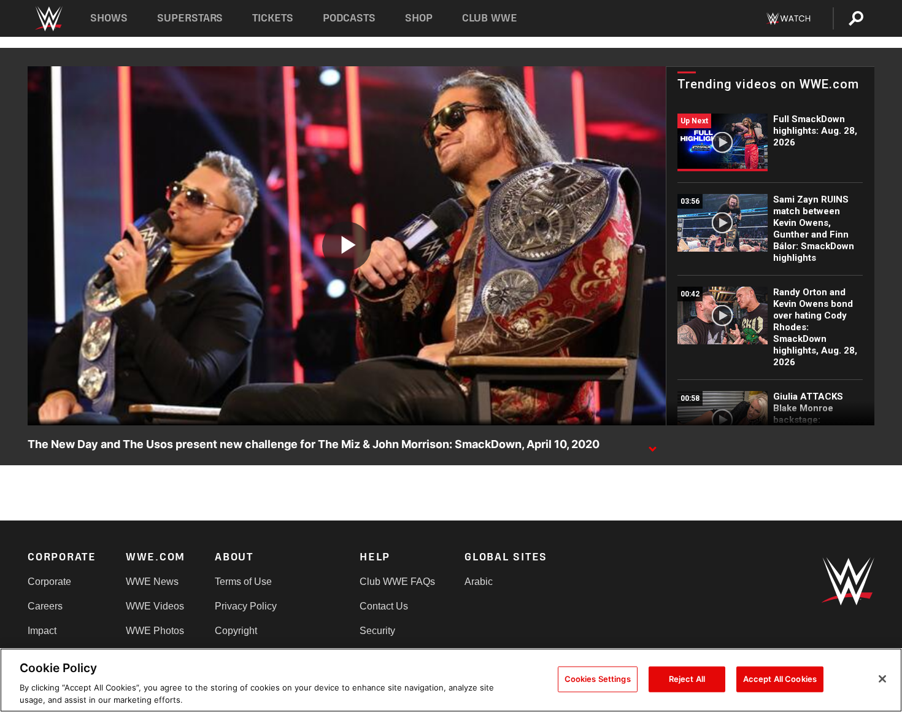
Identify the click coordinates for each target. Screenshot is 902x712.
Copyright (236, 630)
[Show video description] (652, 445)
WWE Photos (155, 630)
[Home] (48, 19)
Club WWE (489, 18)
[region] (451, 680)
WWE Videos (155, 606)
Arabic (478, 581)
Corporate (49, 581)
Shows (109, 18)
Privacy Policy (246, 606)
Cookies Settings (598, 679)
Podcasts (349, 18)
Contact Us (384, 606)
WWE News (152, 581)
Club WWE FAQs (397, 581)
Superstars (190, 18)
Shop (419, 18)
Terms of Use (243, 581)
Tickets (272, 18)
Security (377, 630)
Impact (42, 630)
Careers (45, 606)
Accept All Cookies (780, 679)
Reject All (687, 679)
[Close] (882, 678)
